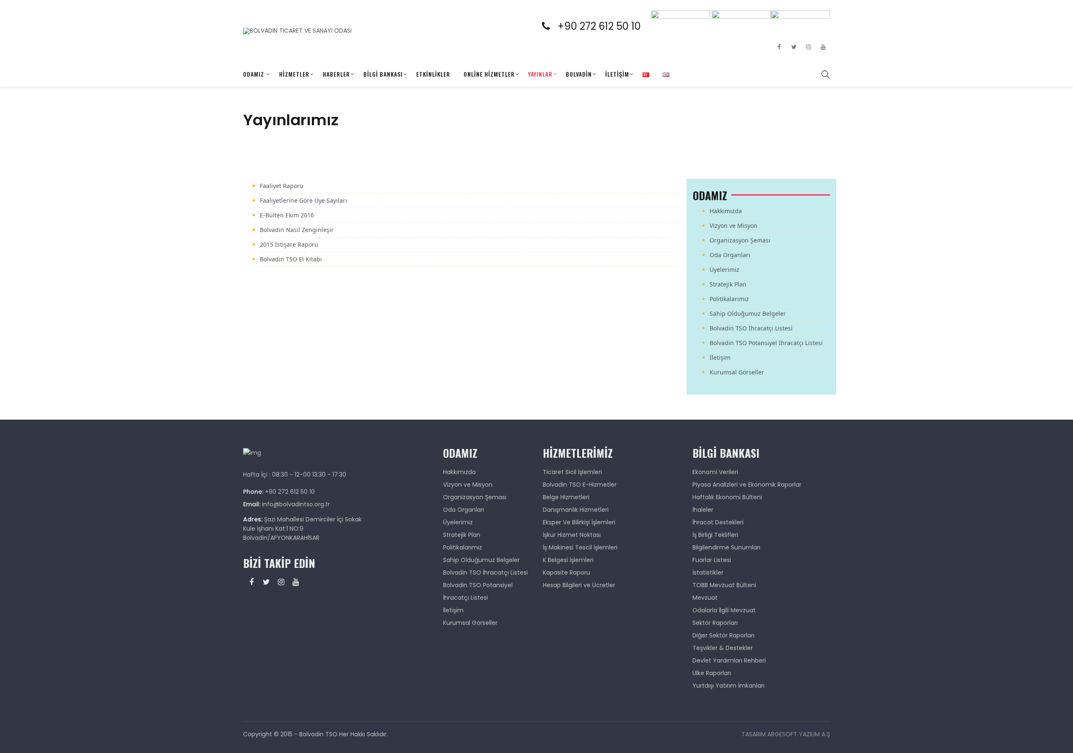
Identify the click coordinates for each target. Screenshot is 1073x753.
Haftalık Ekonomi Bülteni (727, 497)
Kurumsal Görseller (737, 372)
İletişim (617, 74)
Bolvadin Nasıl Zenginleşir (297, 230)
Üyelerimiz (724, 269)
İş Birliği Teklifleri (715, 535)
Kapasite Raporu (566, 572)
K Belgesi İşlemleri (568, 560)
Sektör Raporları (715, 623)
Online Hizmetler (489, 74)
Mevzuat (705, 597)
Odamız (253, 74)
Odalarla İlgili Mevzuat (724, 610)
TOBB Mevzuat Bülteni (724, 585)
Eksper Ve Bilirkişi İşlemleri (579, 522)
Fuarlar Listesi (711, 560)
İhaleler (702, 509)
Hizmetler (294, 74)
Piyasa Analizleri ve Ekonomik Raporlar (746, 484)
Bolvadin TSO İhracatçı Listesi (751, 328)
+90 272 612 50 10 (604, 26)
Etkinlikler (433, 74)
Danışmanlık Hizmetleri (576, 509)
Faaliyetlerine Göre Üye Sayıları (303, 200)
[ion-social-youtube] (823, 47)
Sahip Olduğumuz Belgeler (748, 313)
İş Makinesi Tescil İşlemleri (580, 547)
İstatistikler (707, 572)
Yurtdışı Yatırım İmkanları (728, 685)
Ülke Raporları (711, 673)
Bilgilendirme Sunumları (726, 547)
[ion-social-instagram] (808, 47)
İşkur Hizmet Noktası (572, 535)
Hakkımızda (726, 211)
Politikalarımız (729, 299)
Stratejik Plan (728, 284)
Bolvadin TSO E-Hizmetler (580, 484)
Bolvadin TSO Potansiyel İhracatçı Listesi (766, 343)
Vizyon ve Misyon (733, 226)
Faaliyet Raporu (281, 186)
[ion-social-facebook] (779, 47)
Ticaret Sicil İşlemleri (572, 472)
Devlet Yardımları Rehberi (729, 660)
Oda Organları (730, 255)
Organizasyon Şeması (740, 240)
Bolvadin (579, 74)
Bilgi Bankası (383, 74)
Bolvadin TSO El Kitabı (291, 259)
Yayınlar (540, 74)
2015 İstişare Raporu (289, 244)
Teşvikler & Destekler (722, 648)
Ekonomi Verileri (715, 472)
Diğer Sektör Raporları (723, 635)
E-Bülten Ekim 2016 (287, 215)
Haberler (336, 74)
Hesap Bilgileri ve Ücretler (579, 585)
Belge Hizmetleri (566, 497)
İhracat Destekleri (718, 522)
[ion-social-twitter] (794, 47)
